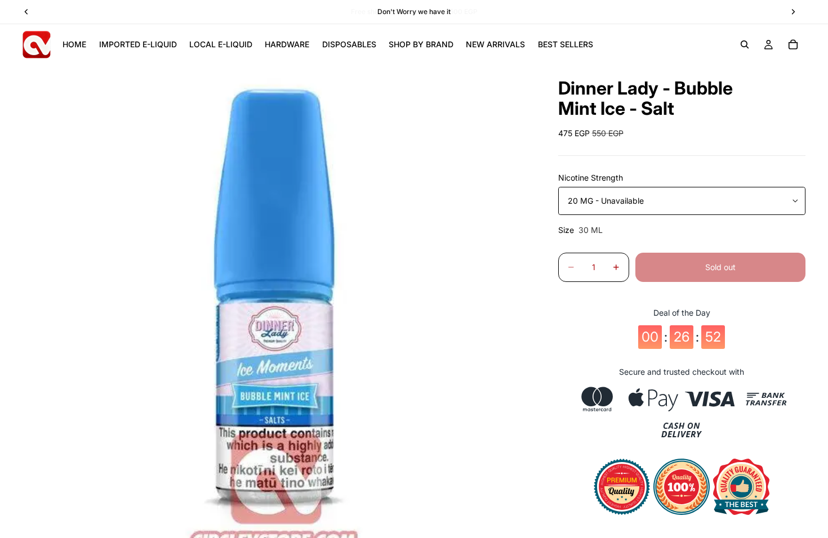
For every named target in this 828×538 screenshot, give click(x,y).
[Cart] (793, 44)
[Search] (744, 44)
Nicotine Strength (590, 177)
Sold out (720, 267)
